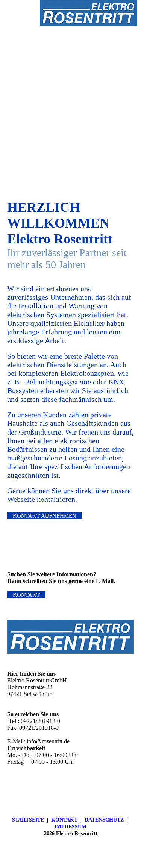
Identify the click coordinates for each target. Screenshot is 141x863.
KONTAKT (64, 820)
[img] (88, 13)
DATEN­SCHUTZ (104, 820)
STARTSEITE (28, 820)
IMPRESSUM (70, 827)
